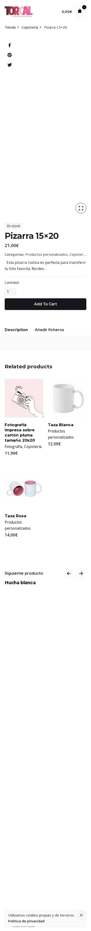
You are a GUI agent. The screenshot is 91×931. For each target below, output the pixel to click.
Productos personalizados (46, 254)
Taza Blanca (61, 424)
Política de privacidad (26, 921)
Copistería (78, 254)
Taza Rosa (15, 516)
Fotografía (13, 446)
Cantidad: (12, 282)
